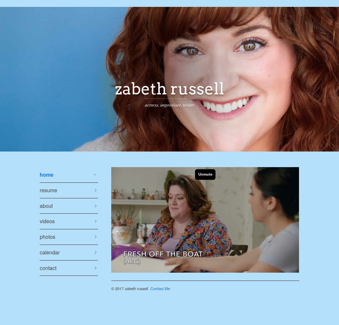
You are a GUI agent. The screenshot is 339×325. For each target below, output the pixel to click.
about (46, 205)
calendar (50, 252)
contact (48, 268)
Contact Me (160, 288)
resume (48, 190)
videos (47, 221)
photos (47, 236)
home (46, 174)
